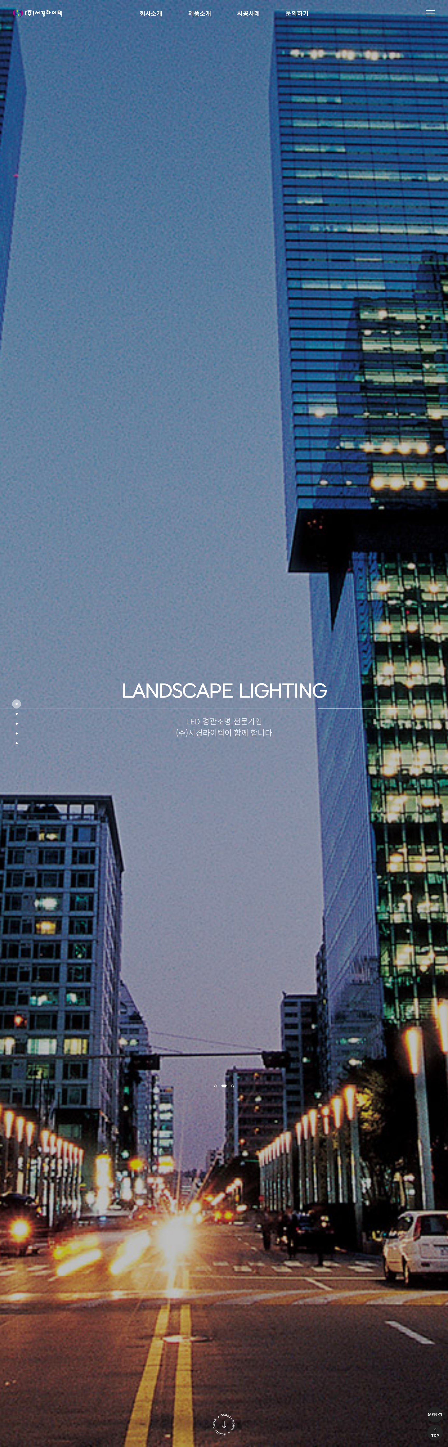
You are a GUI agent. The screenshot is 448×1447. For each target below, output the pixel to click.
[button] (216, 1086)
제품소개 (199, 13)
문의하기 (297, 13)
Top (435, 1435)
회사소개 (150, 13)
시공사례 (248, 13)
